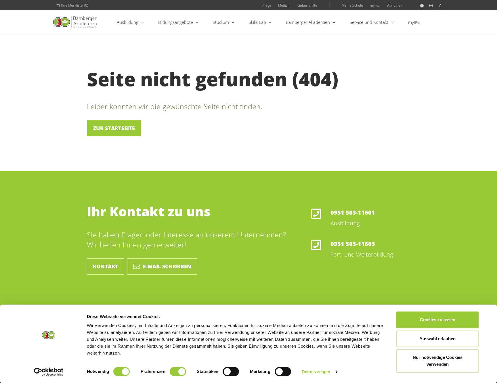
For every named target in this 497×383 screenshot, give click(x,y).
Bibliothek (394, 5)
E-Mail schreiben (167, 266)
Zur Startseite (114, 128)
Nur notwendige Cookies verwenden (437, 361)
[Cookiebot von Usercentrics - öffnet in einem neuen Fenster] (49, 371)
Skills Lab (257, 22)
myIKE (375, 5)
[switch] (178, 371)
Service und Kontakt (369, 22)
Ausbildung (127, 22)
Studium (221, 22)
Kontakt (105, 266)
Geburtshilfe (307, 5)
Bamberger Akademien (308, 22)
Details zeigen (316, 371)
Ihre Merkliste (74, 5)
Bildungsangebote (175, 22)
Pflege (266, 5)
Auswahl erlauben (437, 338)
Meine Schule (352, 5)
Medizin (284, 5)
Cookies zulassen (437, 319)
